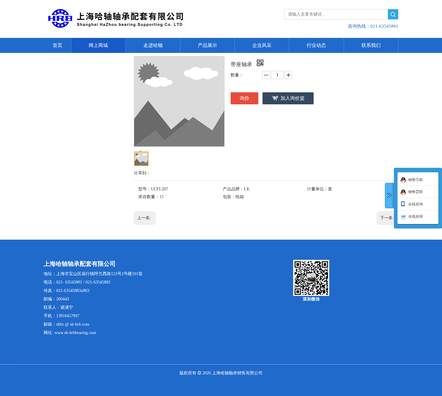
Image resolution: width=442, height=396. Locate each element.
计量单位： (317, 189)
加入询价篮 (293, 98)
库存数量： (148, 197)
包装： (229, 197)
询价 (244, 98)
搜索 (393, 14)
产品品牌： (233, 189)
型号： (144, 189)
